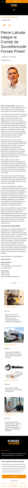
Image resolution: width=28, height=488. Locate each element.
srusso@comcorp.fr (6, 268)
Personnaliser (14, 480)
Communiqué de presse (10, 17)
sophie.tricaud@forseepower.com (10, 276)
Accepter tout (14, 476)
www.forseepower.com (7, 256)
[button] (14, 10)
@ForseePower (18, 256)
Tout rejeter (14, 485)
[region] (14, 473)
